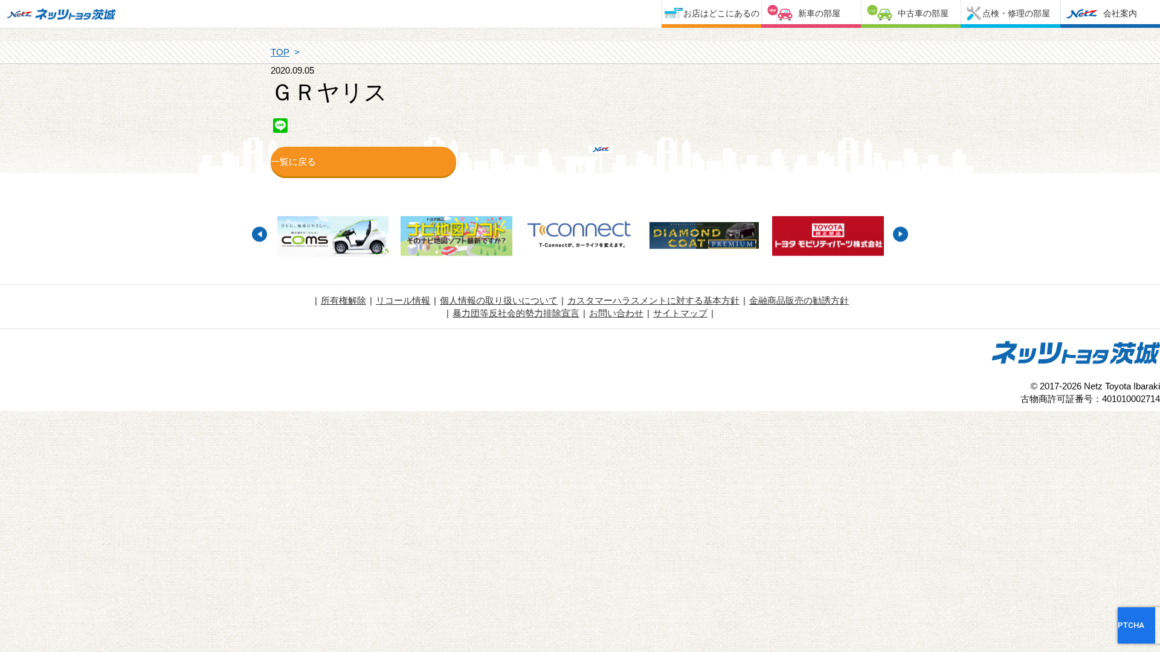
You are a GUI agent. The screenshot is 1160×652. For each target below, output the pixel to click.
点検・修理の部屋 (1016, 13)
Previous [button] (259, 233)
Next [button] (900, 233)
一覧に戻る (293, 161)
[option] (333, 238)
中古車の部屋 (923, 13)
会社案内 (1120, 13)
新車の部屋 (819, 13)
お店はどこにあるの (721, 13)
